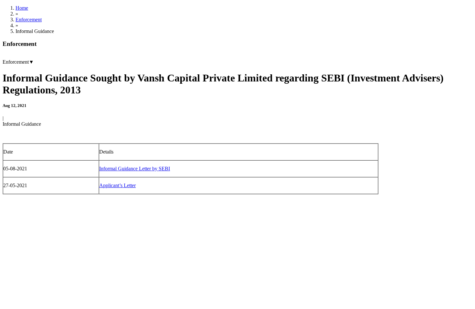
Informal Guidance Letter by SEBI (134, 168)
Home (22, 8)
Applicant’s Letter (117, 185)
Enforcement (29, 19)
